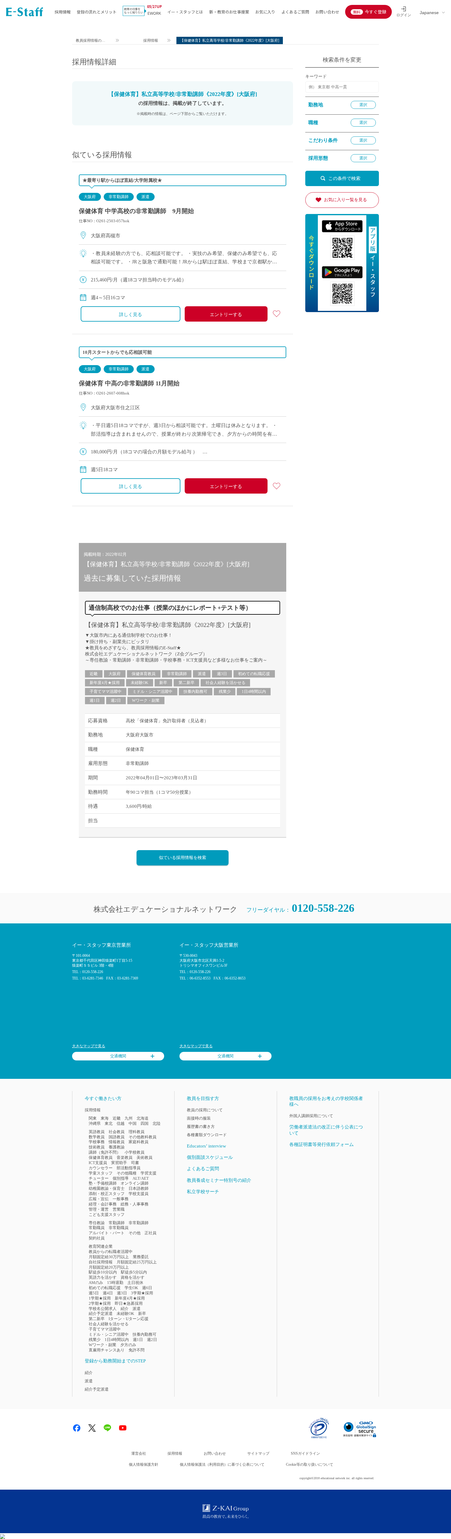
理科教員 (137, 1131)
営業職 (119, 1209)
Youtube (122, 1428)
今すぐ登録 (375, 12)
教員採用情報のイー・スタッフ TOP (91, 41)
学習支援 (148, 1173)
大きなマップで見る (88, 1046)
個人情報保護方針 (143, 1464)
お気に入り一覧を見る (345, 199)
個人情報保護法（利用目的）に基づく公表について (222, 1464)
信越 (121, 1123)
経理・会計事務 (103, 1204)
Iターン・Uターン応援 (128, 1318)
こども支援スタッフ (107, 1214)
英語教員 (97, 1131)
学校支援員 (138, 1193)
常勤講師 (117, 1222)
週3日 (222, 673)
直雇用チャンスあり (107, 1350)
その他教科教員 (142, 1137)
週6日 (147, 1287)
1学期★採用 (100, 1298)
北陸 (156, 1123)
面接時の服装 (199, 1118)
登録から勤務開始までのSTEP (115, 1360)
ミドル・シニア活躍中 (152, 691)
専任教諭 (97, 1222)
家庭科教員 (138, 1142)
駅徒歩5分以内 (134, 1272)
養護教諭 (117, 1147)
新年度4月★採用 (105, 682)
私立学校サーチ (203, 1191)
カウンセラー (101, 1168)
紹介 (125, 1308)
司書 (135, 1162)
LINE (107, 1428)
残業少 (225, 691)
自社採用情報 (101, 1262)
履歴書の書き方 (201, 1126)
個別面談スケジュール (210, 1157)
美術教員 (144, 1157)
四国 (144, 1123)
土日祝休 (135, 1282)
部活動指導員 (129, 1168)
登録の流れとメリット (97, 12)
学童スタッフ (101, 1173)
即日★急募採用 (129, 1303)
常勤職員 (97, 1227)
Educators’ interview (206, 1146)
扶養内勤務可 (195, 691)
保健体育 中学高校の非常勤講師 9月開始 (136, 211)
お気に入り (265, 12)
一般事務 (121, 1199)
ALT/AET (141, 1178)
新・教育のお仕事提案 (229, 12)
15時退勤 (115, 1282)
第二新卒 (187, 682)
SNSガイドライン (305, 1453)
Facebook (76, 1428)
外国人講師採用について (311, 1115)
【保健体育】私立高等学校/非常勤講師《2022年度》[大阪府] (168, 624)
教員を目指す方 (203, 1098)
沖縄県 (95, 1123)
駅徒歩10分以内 (103, 1272)
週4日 (108, 1293)
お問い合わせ (327, 12)
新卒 (163, 682)
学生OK (131, 1287)
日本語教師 (138, 1188)
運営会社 (138, 1453)
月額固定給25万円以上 (137, 1262)
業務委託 (141, 1256)
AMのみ (96, 1282)
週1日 (95, 700)
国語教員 (117, 1137)
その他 (135, 1233)
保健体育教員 (144, 673)
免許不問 (137, 1350)
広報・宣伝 (99, 1199)
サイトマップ (258, 1453)
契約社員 (97, 1238)
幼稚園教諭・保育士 (107, 1188)
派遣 (145, 196)
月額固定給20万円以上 (109, 1267)
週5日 (94, 1293)
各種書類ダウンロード (207, 1134)
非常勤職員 (119, 1227)
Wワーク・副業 (146, 700)
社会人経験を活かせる (225, 682)
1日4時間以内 (254, 691)
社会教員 (117, 1131)
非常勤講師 (119, 196)
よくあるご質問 (295, 12)
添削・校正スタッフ (107, 1193)
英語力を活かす (103, 1277)
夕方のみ (128, 1344)
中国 (133, 1123)
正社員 (150, 1233)
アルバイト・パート (107, 1233)
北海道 (142, 1118)
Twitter (92, 1428)
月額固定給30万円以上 (109, 1256)
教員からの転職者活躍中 (111, 1251)
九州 (129, 1118)
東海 (105, 1118)
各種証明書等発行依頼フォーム (321, 1144)
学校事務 (97, 1142)
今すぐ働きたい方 (103, 1098)
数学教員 (97, 1137)
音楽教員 (125, 1157)
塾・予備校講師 (103, 1183)
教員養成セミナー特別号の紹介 (219, 1180)
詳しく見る (130, 314)
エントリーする (226, 314)
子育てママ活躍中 (105, 691)
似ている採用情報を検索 (182, 857)
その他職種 (127, 1173)
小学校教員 (135, 1152)
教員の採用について (205, 1110)
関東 (93, 1118)
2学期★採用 (100, 1303)
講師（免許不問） (105, 1152)
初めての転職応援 (254, 673)
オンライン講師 (134, 1183)
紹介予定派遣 (101, 1313)
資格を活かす (133, 1277)
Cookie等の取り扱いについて (309, 1464)
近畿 (94, 673)
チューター (99, 1178)
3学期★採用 (142, 1293)
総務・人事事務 (134, 1204)
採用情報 (63, 12)
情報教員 (117, 1142)
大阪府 (90, 196)
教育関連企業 (101, 1246)
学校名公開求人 (103, 1308)
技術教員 (97, 1147)
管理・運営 (99, 1209)
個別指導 (121, 1178)
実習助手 (119, 1162)
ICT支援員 (98, 1162)
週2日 (116, 700)
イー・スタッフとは (185, 12)
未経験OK (139, 682)
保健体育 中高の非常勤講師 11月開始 (129, 383)
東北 (109, 1123)
